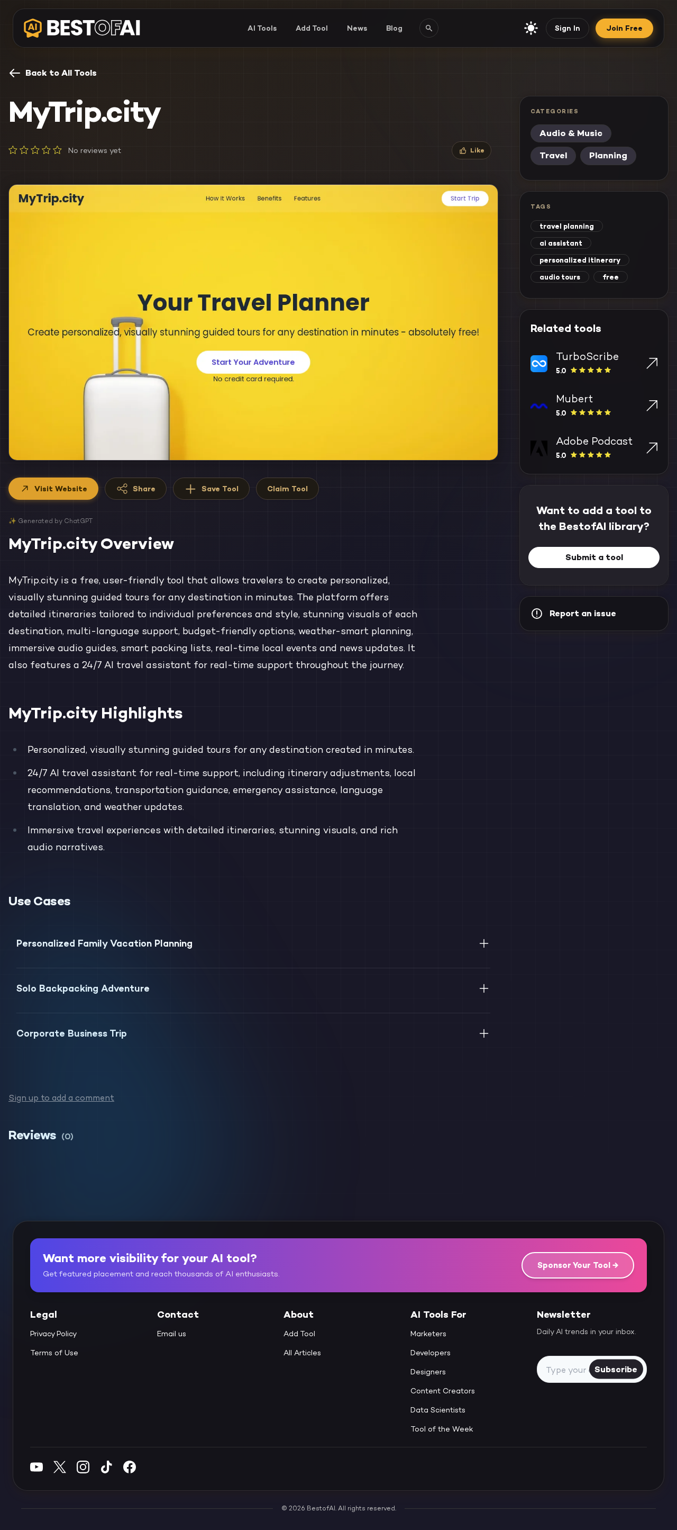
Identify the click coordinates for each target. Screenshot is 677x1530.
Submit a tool (594, 557)
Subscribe (615, 1368)
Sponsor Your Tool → (577, 1265)
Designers (428, 1371)
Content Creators (442, 1391)
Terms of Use (54, 1352)
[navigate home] (82, 28)
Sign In (567, 28)
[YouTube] (36, 1466)
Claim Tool (287, 488)
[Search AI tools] (428, 28)
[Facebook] (129, 1466)
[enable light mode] (531, 28)
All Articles (302, 1352)
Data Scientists (437, 1410)
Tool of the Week (441, 1429)
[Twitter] (59, 1466)
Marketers (428, 1333)
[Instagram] (83, 1466)
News (357, 28)
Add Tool (312, 28)
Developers (430, 1352)
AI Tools (262, 28)
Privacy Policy (53, 1333)
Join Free (624, 28)
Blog (394, 28)
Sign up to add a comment (61, 1097)
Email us (171, 1333)
